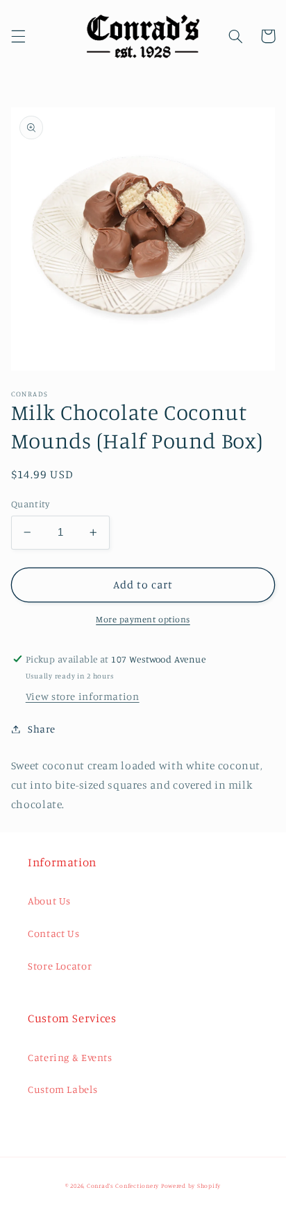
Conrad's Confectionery (123, 1185)
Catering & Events (70, 1057)
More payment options (143, 619)
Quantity (30, 503)
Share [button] (42, 729)
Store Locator (60, 966)
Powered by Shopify (191, 1185)
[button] (18, 36)
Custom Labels (62, 1089)
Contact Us (53, 933)
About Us (49, 901)
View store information (83, 696)
